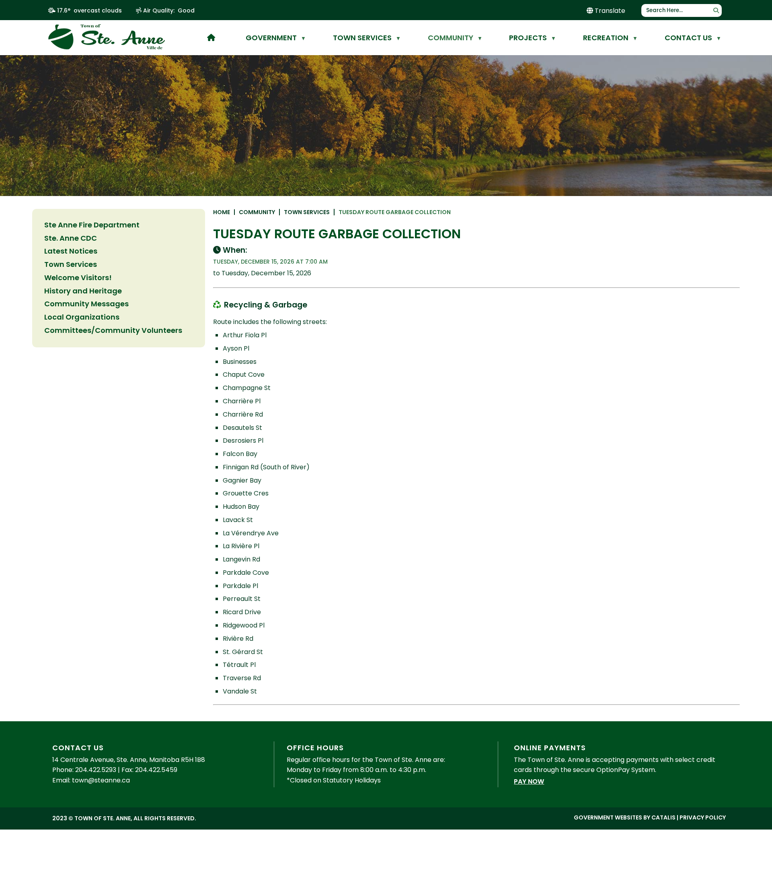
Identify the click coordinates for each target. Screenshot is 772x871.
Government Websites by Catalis (625, 817)
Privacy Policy (703, 817)
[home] (211, 37)
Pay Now (529, 781)
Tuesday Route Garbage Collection (395, 212)
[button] (716, 10)
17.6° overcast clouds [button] (89, 10)
